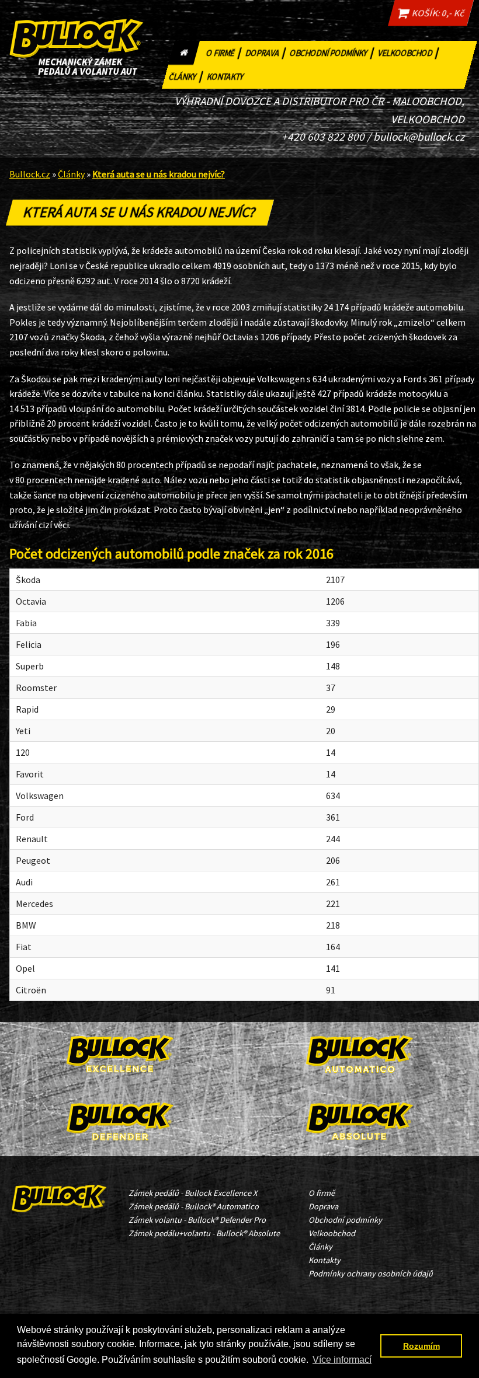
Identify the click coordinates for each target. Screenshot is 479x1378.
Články (186, 75)
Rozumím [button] (421, 1346)
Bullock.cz (29, 174)
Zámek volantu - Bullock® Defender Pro (197, 1220)
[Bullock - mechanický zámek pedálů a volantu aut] (60, 1196)
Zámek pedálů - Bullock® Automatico (194, 1206)
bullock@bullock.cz (418, 137)
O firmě (224, 51)
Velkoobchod (409, 51)
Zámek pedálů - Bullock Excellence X (193, 1193)
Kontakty (225, 77)
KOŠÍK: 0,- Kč (436, 13)
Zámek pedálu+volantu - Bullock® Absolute (204, 1233)
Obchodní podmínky (332, 51)
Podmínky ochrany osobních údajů (370, 1273)
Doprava (266, 51)
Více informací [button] (342, 1360)
